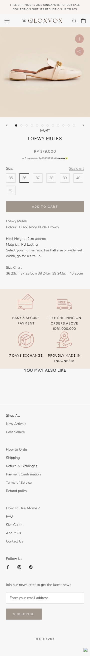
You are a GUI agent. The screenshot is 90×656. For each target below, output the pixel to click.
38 (51, 178)
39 (65, 178)
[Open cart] (83, 20)
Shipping (13, 457)
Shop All (13, 415)
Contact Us (14, 541)
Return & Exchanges (21, 466)
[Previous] (7, 125)
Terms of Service (19, 482)
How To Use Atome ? (23, 508)
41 (11, 190)
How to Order (17, 449)
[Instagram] (19, 567)
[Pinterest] (30, 567)
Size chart (76, 168)
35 (11, 178)
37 (38, 178)
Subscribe (23, 614)
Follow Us (14, 558)
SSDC (52, 644)
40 (78, 178)
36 (24, 178)
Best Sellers (15, 432)
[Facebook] (8, 567)
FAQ (9, 516)
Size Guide (14, 524)
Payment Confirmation (23, 474)
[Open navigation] (7, 21)
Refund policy (16, 490)
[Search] (74, 21)
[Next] (83, 125)
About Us (13, 533)
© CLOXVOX (45, 639)
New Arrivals (16, 423)
